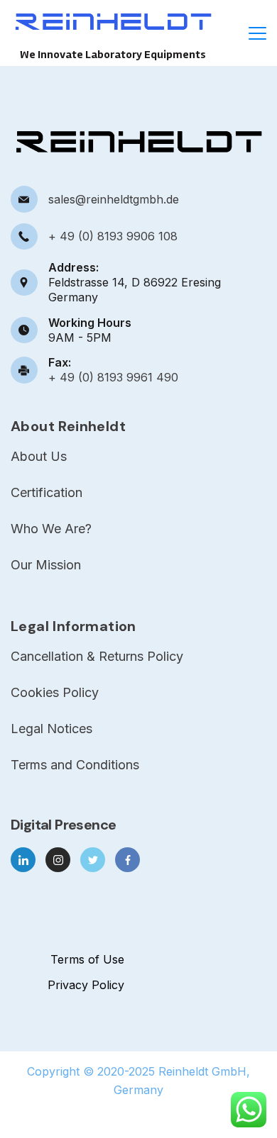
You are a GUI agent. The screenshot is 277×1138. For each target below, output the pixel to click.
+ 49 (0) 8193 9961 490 (113, 377)
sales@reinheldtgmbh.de (113, 199)
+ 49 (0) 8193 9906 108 (113, 236)
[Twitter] (92, 859)
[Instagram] (57, 859)
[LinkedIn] (23, 859)
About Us (39, 456)
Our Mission (46, 565)
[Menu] (257, 33)
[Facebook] (127, 859)
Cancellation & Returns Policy (97, 656)
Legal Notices (51, 729)
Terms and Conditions (75, 765)
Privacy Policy (86, 985)
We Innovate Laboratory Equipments (113, 55)
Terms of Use (87, 959)
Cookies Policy (55, 692)
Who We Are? (51, 529)
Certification (46, 492)
